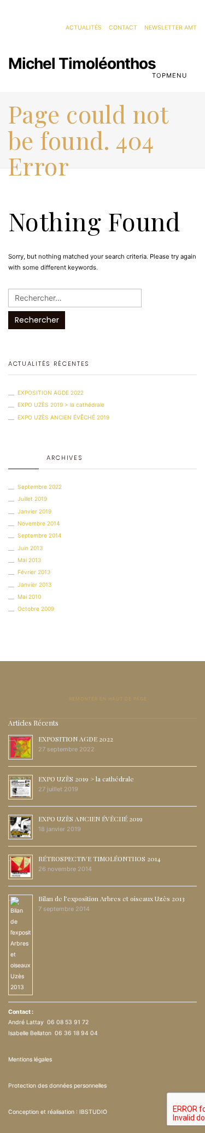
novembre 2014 (38, 523)
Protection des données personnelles (57, 1085)
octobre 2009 (35, 608)
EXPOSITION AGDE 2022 (50, 392)
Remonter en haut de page (107, 699)
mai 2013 (29, 560)
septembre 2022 (39, 486)
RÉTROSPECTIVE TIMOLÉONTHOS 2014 (99, 858)
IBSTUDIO (93, 1112)
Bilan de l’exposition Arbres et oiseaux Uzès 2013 (111, 898)
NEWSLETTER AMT (170, 27)
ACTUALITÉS (84, 27)
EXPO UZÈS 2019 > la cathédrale (60, 404)
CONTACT (123, 27)
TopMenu (170, 75)
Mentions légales (30, 1059)
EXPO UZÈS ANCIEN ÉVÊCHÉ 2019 (63, 417)
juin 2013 (30, 548)
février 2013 (34, 572)
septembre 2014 (39, 535)
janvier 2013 (34, 584)
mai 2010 (29, 596)
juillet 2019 (32, 498)
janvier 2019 (34, 511)
